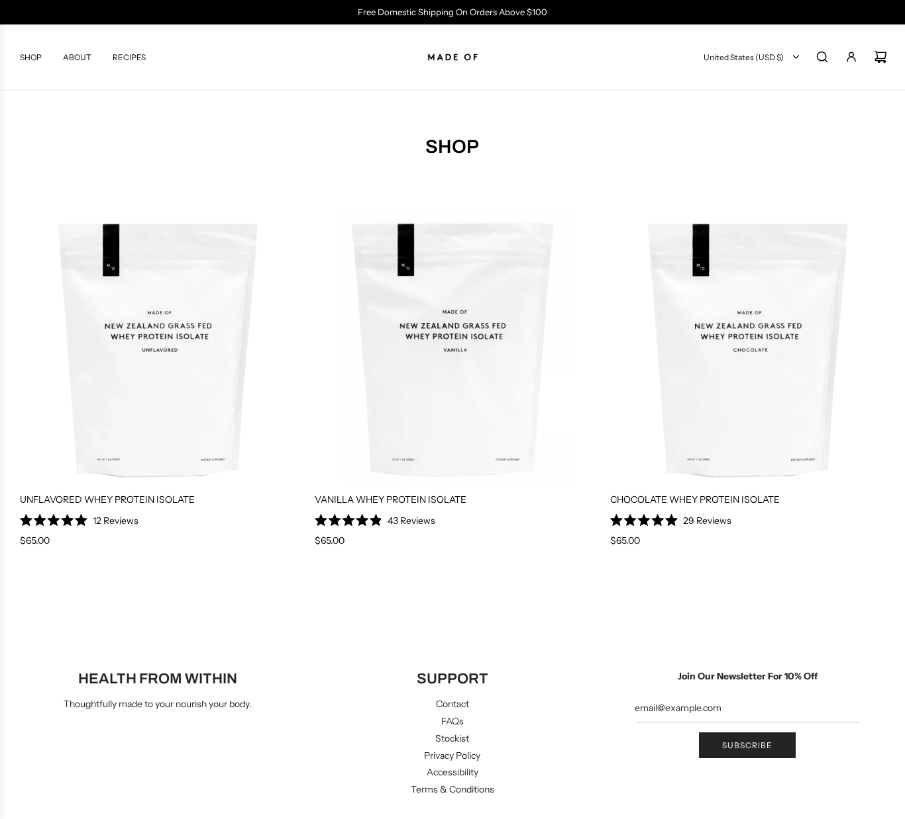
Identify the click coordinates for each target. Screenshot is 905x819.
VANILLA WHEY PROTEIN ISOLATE (390, 499)
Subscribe (747, 745)
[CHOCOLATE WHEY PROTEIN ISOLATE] (747, 349)
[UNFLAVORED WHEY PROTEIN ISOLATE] (157, 349)
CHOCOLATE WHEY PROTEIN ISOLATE (695, 499)
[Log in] (851, 56)
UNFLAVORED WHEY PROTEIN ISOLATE (107, 499)
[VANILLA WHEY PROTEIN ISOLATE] (452, 349)
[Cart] (880, 56)
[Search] (822, 56)
